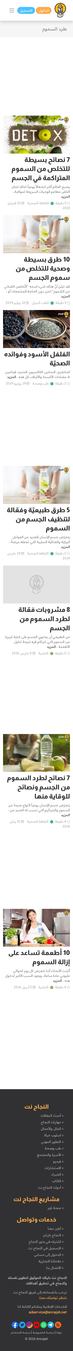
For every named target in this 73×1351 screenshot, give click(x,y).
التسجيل (26, 10)
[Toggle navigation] (11, 10)
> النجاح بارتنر (53, 1235)
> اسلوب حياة (53, 1135)
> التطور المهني (52, 1142)
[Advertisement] (36, 74)
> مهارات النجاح (52, 1122)
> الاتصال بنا (54, 1268)
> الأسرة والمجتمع (50, 1155)
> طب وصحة (54, 1148)
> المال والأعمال (52, 1129)
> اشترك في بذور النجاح (46, 1241)
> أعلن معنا (55, 1228)
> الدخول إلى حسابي (49, 1255)
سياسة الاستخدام (20, 1332)
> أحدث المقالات (52, 1115)
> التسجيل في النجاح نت (46, 1248)
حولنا (59, 1332)
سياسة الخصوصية (43, 1332)
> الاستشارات (54, 1168)
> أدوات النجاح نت (51, 1187)
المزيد (65, 196)
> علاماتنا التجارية (50, 1261)
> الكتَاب (58, 1181)
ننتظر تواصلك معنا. (53, 1298)
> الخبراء (57, 1174)
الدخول (44, 10)
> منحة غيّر (55, 1208)
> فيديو (58, 1161)
